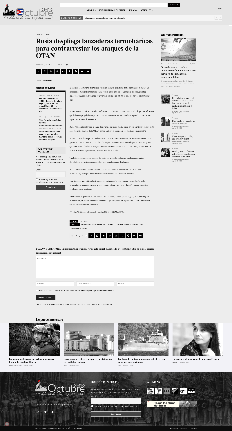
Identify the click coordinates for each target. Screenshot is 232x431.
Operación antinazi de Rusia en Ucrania (129, 224)
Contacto (193, 428)
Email (38, 169)
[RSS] (38, 412)
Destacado (40, 34)
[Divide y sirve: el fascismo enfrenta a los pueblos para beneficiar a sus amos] (165, 152)
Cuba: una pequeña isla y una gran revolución (105, 17)
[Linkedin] (51, 71)
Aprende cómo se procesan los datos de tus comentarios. (91, 304)
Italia (119, 365)
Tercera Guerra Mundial (79, 228)
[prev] (216, 18)
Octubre (49, 80)
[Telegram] (75, 71)
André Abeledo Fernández (176, 64)
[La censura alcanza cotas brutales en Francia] (198, 339)
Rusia (48, 34)
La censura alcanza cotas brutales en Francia (196, 359)
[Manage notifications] (7, 424)
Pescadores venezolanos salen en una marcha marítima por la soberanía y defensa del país (50, 135)
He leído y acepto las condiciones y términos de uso (49, 180)
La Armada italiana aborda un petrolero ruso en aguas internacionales (141, 360)
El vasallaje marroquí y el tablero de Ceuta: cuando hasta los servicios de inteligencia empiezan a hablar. (183, 103)
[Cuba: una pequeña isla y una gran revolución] (165, 137)
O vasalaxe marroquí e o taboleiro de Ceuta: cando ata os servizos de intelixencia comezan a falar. (178, 72)
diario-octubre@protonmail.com (62, 404)
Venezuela (42, 128)
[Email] (63, 71)
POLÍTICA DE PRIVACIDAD (75, 428)
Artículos (42, 117)
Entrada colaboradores (178, 428)
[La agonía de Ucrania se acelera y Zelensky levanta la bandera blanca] (34, 339)
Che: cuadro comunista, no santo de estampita (183, 122)
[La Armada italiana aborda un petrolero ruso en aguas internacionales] (143, 339)
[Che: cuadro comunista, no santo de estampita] (165, 121)
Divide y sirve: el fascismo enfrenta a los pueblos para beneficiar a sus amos (183, 154)
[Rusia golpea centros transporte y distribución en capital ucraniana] (89, 339)
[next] (220, 18)
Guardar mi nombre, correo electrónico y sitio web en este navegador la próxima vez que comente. (76, 290)
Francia (175, 362)
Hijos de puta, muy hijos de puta (50, 121)
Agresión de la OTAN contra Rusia (93, 224)
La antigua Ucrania (15, 365)
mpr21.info (84, 221)
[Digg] (88, 71)
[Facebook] (38, 71)
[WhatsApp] (45, 71)
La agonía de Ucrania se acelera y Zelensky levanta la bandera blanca (31, 360)
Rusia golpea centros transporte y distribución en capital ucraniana (88, 360)
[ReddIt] (57, 71)
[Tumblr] (69, 71)
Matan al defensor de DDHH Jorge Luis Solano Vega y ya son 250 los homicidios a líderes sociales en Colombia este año (50, 105)
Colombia (42, 95)
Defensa (110, 224)
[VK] (82, 71)
